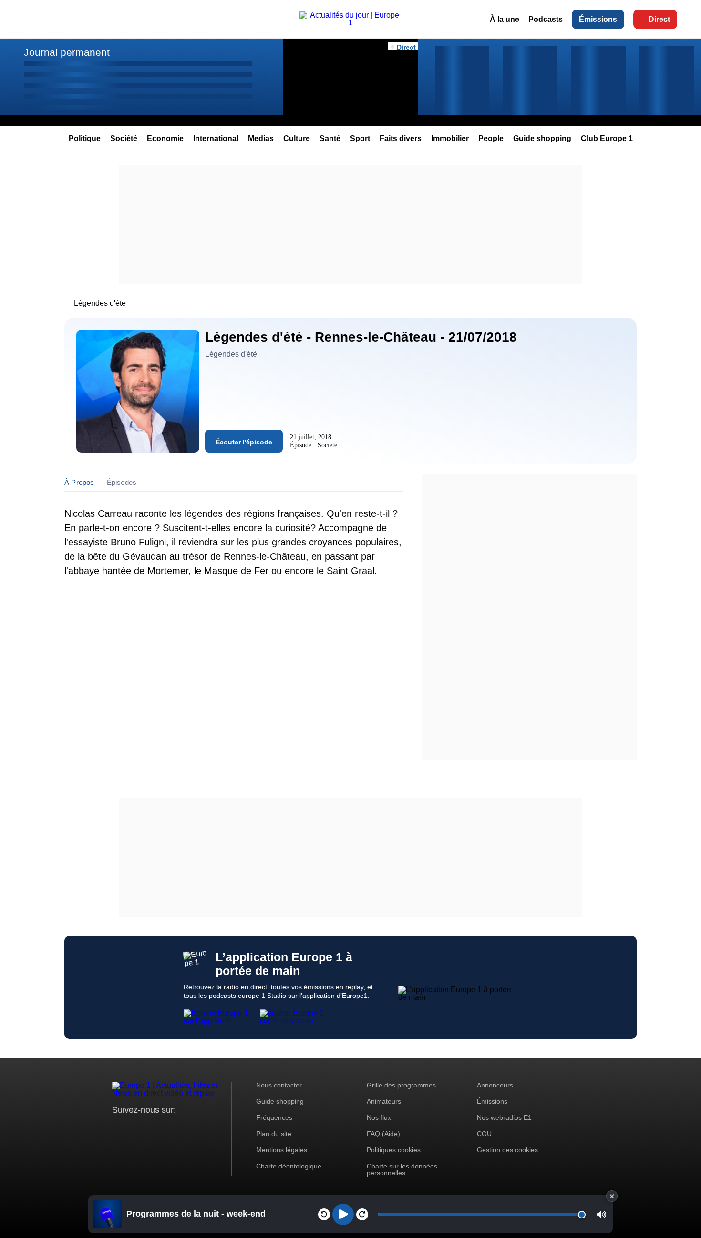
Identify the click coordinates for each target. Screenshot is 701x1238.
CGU (484, 1133)
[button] (601, 1214)
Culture (296, 138)
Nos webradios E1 (504, 1117)
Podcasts (545, 19)
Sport (360, 138)
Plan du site (273, 1133)
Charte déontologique (288, 1166)
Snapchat (183, 1128)
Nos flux (379, 1117)
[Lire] (343, 1214)
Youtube (167, 1128)
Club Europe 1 (607, 138)
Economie (165, 138)
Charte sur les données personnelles (402, 1169)
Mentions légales (281, 1150)
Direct (659, 19)
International (215, 138)
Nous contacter (279, 1085)
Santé (330, 138)
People (491, 138)
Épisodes (122, 482)
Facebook (150, 1128)
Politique (85, 138)
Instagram (134, 1128)
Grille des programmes (401, 1085)
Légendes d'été (100, 303)
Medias (261, 138)
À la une (504, 19)
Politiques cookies (394, 1150)
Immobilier (450, 138)
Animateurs (384, 1101)
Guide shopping (542, 138)
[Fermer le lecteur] (612, 1196)
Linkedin (199, 1128)
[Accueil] (350, 23)
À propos (79, 482)
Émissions (598, 19)
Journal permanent (67, 52)
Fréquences (274, 1117)
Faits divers (401, 138)
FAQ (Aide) (383, 1133)
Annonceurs (495, 1085)
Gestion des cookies (507, 1150)
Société (123, 138)
